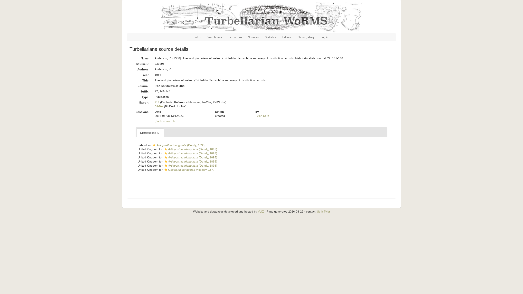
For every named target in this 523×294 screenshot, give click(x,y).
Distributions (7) (150, 132)
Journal (143, 86)
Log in (325, 37)
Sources (253, 37)
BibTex (159, 106)
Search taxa (214, 37)
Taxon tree (235, 37)
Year (146, 75)
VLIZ (261, 211)
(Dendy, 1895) (181, 145)
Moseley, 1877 (191, 169)
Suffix (144, 91)
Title (145, 80)
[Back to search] (165, 121)
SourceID (142, 64)
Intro (197, 37)
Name (145, 58)
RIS (157, 102)
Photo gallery (305, 37)
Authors (143, 69)
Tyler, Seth (262, 115)
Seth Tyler (323, 211)
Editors (286, 37)
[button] (154, 145)
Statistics (270, 37)
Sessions (142, 112)
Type (145, 97)
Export (144, 102)
